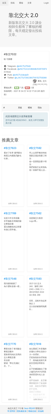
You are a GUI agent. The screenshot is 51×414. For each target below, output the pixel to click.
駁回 (27, 88)
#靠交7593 (35, 278)
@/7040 (24, 66)
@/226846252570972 (32, 69)
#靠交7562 (35, 213)
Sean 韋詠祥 (29, 408)
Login (46, 3)
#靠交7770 (10, 343)
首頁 (4, 3)
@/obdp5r (21, 75)
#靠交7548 (10, 278)
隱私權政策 (22, 411)
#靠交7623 (10, 148)
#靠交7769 (10, 213)
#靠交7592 (35, 148)
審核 (21, 3)
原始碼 (41, 411)
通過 (16, 88)
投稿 (12, 3)
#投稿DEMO (21, 120)
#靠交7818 (35, 343)
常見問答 (11, 411)
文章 (29, 3)
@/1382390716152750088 (30, 77)
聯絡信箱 (32, 411)
